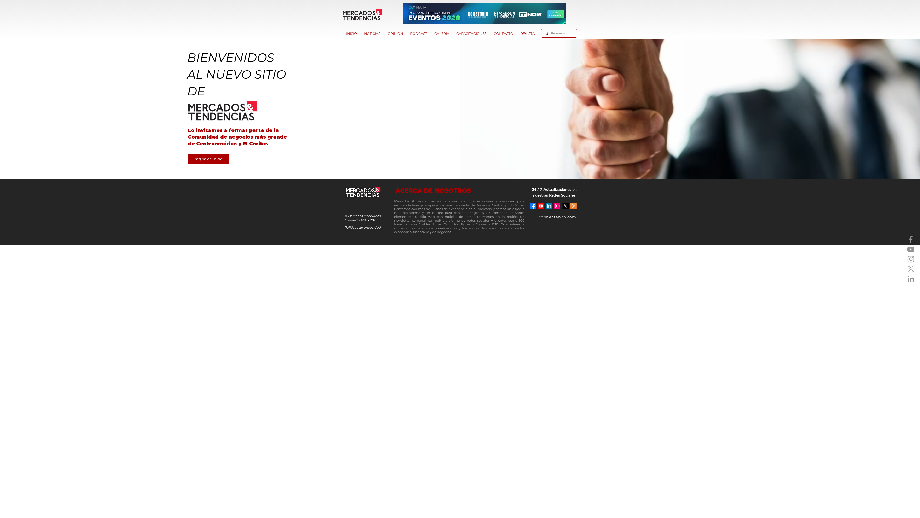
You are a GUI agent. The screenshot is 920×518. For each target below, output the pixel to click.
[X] (910, 269)
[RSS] (573, 206)
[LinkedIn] (910, 278)
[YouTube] (910, 249)
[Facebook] (910, 239)
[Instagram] (910, 259)
